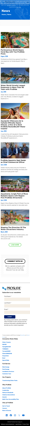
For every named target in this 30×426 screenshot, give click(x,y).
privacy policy (11, 5)
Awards (4, 397)
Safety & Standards (7, 392)
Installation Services (8, 371)
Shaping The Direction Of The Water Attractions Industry (13, 229)
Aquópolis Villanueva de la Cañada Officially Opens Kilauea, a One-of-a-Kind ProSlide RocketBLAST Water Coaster (13, 125)
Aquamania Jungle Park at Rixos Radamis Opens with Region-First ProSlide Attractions (14, 196)
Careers (4, 408)
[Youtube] (23, 415)
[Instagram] (15, 415)
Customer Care (6, 374)
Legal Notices (18, 424)
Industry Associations (8, 395)
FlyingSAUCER (6, 347)
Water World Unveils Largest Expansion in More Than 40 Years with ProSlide (13, 87)
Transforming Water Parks (9, 380)
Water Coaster (6, 342)
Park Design (5, 369)
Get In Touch (6, 406)
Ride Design (5, 367)
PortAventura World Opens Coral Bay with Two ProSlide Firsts (12, 52)
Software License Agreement (7, 424)
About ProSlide (6, 388)
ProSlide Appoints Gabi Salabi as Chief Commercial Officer (13, 161)
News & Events (6, 410)
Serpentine (5, 356)
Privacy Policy (22, 335)
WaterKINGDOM (7, 353)
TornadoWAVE (6, 351)
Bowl (3, 358)
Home (4, 15)
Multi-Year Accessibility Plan (10, 399)
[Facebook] (11, 415)
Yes (17, 7)
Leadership (5, 390)
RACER (4, 344)
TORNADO (5, 349)
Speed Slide (5, 360)
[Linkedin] (7, 415)
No (20, 7)
